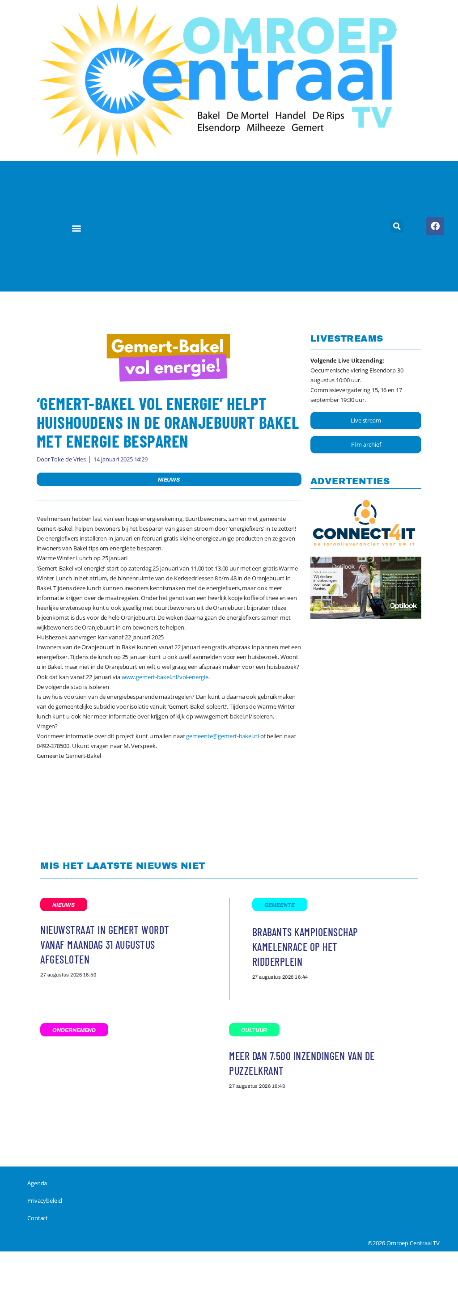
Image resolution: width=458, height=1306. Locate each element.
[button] (76, 227)
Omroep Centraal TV (413, 1243)
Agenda (37, 1183)
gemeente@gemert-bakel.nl (222, 736)
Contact (37, 1218)
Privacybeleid (44, 1200)
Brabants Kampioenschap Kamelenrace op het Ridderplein (305, 947)
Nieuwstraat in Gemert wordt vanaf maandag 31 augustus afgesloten (105, 944)
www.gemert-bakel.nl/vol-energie (165, 677)
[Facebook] (435, 226)
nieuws (169, 480)
